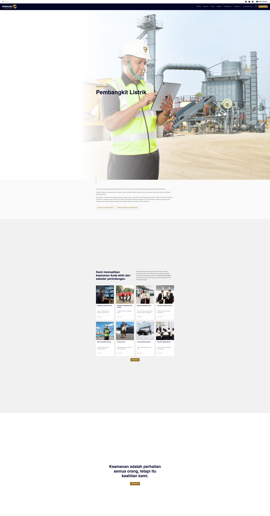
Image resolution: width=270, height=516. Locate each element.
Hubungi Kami (135, 483)
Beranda (199, 6)
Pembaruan (237, 6)
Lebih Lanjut (99, 353)
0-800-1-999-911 (263, 1)
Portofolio (219, 6)
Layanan (205, 6)
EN (6, 1)
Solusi (212, 6)
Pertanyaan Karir (247, 6)
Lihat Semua (135, 359)
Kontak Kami (262, 6)
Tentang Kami (227, 6)
